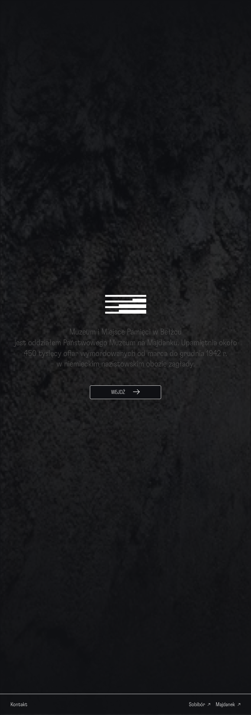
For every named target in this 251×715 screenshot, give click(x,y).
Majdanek (225, 704)
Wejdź (118, 392)
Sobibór (197, 704)
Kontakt (18, 704)
